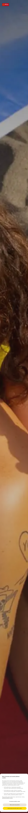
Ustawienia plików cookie (14, 801)
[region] (14, 793)
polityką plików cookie (7, 797)
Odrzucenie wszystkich (15, 804)
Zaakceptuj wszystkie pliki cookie (15, 808)
